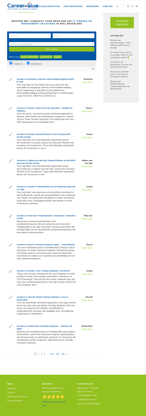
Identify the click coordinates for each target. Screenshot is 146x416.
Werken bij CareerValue (17, 396)
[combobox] (51, 44)
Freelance (18, 64)
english (57, 57)
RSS (93, 69)
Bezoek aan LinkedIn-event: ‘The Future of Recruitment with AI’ (120, 74)
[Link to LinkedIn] (128, 6)
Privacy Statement (15, 400)
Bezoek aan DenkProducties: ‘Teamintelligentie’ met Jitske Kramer (120, 85)
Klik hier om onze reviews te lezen (53, 403)
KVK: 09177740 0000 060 (88, 403)
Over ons (11, 392)
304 (57, 354)
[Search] (117, 6)
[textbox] (51, 44)
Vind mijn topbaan (122, 22)
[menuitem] (25, 6)
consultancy (45, 57)
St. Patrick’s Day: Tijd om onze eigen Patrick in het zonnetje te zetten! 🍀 (121, 55)
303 (52, 354)
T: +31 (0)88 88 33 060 (87, 395)
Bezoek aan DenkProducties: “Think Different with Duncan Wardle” (120, 44)
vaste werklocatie (29, 57)
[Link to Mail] (137, 6)
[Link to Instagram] (132, 6)
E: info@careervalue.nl (86, 399)
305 (63, 354)
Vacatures (11, 388)
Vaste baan (36, 64)
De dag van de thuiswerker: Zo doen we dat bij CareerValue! (121, 64)
